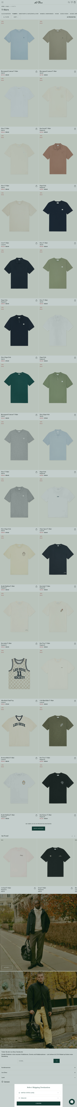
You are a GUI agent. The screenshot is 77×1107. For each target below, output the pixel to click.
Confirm (38, 1103)
